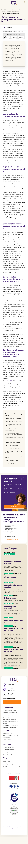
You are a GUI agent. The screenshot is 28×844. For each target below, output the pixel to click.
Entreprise (6, 758)
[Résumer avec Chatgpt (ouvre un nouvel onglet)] (7, 37)
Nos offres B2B (6, 761)
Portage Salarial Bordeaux (9, 751)
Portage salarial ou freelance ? (13, 418)
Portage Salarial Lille (8, 753)
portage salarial (9, 380)
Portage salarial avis (8, 716)
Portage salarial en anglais (12, 442)
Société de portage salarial (10, 712)
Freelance (6, 730)
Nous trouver (7, 744)
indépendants (12, 741)
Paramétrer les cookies (14, 827)
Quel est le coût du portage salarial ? (13, 425)
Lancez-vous (13, 506)
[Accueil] (1, 9)
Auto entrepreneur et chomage (11, 735)
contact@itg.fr (11, 689)
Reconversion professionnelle (10, 725)
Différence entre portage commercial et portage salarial (13, 434)
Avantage (5, 763)
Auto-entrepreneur (7, 733)
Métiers (5, 723)
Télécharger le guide (11, 539)
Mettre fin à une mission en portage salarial (12, 429)
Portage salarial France (9, 717)
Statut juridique (7, 739)
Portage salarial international (10, 714)
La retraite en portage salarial (13, 448)
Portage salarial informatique (10, 721)
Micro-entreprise (7, 737)
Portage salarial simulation (9, 710)
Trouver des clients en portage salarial (13, 456)
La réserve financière (11, 463)
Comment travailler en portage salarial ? (13, 414)
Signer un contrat (13, 485)
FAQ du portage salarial (11, 445)
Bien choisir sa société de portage (11, 765)
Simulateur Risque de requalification (12, 766)
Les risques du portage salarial (13, 421)
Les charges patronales (11, 460)
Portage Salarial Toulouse (9, 754)
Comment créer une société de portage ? (14, 438)
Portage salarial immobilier (9, 719)
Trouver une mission (11, 492)
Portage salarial (8, 707)
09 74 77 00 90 (11, 690)
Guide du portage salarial (9, 727)
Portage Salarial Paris (8, 747)
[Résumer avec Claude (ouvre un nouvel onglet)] (14, 37)
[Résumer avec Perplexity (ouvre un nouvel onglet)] (21, 37)
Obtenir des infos (14, 489)
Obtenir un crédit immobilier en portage (13, 452)
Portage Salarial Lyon (8, 749)
